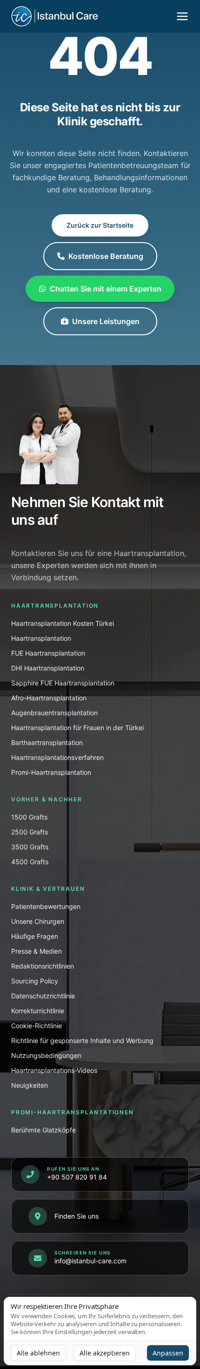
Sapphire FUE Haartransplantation (62, 683)
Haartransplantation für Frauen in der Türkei (77, 728)
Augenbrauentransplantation (54, 713)
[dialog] (100, 1331)
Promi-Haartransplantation (51, 772)
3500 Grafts (29, 847)
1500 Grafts (29, 817)
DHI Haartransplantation (47, 668)
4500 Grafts (29, 862)
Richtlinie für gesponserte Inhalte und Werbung (82, 1040)
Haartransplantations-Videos (54, 1070)
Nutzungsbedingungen (46, 1055)
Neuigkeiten (29, 1085)
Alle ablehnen (38, 1353)
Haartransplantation (41, 638)
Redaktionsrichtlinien (42, 966)
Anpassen (168, 1353)
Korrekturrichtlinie (37, 1011)
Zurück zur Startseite (100, 225)
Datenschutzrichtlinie (43, 996)
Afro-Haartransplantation (49, 698)
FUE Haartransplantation (48, 653)
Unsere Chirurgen (37, 921)
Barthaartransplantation (47, 742)
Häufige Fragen (34, 936)
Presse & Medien (36, 951)
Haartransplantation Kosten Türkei (62, 623)
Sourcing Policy (34, 981)
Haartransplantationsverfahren (57, 757)
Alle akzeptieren (105, 1353)
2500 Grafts (29, 832)
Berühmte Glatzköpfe (43, 1130)
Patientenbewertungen (45, 906)
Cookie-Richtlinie (36, 1026)
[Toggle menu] (182, 16)
